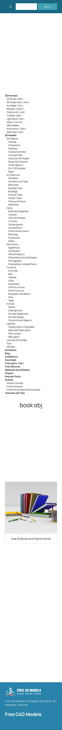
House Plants (15, 227)
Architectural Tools (18, 181)
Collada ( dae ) (14, 115)
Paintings (13, 234)
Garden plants (15, 224)
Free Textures (12, 366)
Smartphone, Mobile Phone (22, 264)
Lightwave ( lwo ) (15, 118)
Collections (11, 356)
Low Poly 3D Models (17, 340)
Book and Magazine (18, 211)
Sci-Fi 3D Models (16, 168)
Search (47, 6)
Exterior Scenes (15, 383)
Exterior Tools (15, 194)
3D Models (11, 135)
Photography (15, 260)
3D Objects (12, 138)
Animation (11, 350)
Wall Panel (13, 204)
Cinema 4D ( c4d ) (16, 112)
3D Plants (13, 178)
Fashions (12, 148)
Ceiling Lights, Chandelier (21, 326)
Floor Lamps (14, 333)
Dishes (11, 307)
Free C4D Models (23, 714)
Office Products (16, 254)
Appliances (14, 247)
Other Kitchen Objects (20, 320)
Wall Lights (13, 336)
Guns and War (15, 155)
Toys (9, 343)
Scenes (9, 379)
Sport (11, 171)
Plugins (9, 373)
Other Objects (15, 165)
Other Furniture (16, 290)
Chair (11, 280)
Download (10, 359)
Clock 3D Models (16, 217)
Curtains (12, 221)
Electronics (12, 244)
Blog (7, 353)
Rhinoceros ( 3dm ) (16, 128)
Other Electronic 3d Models (22, 257)
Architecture (13, 174)
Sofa (10, 297)
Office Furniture (16, 287)
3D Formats (11, 95)
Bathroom (13, 184)
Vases (11, 241)
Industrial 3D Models (18, 158)
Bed (10, 274)
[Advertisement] (31, 56)
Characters (14, 145)
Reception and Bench (19, 293)
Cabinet (12, 277)
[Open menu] (11, 7)
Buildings (13, 191)
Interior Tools (15, 198)
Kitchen (11, 303)
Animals (12, 141)
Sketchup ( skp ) (15, 131)
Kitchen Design (16, 316)
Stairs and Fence (17, 201)
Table (11, 300)
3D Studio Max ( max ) (18, 102)
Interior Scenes (14, 386)
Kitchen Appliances (18, 313)
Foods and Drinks (17, 151)
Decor (10, 207)
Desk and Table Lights (19, 330)
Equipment (14, 283)
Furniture (11, 267)
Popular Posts (13, 376)
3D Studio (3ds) (15, 98)
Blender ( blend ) (15, 108)
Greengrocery (15, 310)
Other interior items (18, 231)
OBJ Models (13, 125)
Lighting (11, 323)
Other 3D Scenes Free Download (23, 389)
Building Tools (15, 188)
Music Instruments (18, 161)
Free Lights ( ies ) (14, 363)
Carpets (12, 214)
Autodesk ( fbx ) (15, 105)
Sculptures (14, 237)
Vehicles (11, 346)
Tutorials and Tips (15, 392)
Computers (14, 250)
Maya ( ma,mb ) (15, 122)
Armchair (13, 270)
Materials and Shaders (17, 369)
